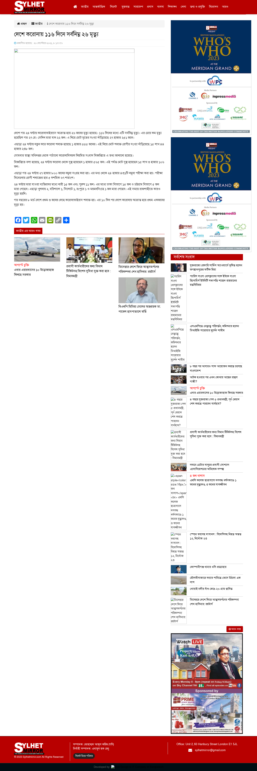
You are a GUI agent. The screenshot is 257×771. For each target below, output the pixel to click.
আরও (225, 7)
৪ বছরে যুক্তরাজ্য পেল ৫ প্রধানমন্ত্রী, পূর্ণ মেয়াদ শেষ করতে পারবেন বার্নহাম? (215, 401)
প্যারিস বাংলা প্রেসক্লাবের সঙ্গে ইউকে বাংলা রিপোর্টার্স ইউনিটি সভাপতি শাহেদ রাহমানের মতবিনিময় (213, 280)
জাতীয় (85, 7)
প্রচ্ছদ (23, 24)
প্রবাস (150, 7)
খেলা (183, 7)
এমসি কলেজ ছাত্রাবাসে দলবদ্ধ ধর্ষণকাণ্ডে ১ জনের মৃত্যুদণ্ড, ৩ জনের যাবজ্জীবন (213, 480)
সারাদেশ (138, 7)
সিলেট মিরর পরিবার (84, 756)
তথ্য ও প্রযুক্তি (197, 7)
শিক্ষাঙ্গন (172, 7)
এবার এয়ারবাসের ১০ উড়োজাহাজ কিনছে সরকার (34, 270)
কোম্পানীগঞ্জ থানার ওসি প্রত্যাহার (208, 567)
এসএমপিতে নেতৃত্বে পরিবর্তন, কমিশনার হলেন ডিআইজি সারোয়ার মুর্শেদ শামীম (214, 328)
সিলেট (113, 7)
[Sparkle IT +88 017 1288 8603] (137, 766)
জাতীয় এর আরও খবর (28, 231)
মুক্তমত (126, 7)
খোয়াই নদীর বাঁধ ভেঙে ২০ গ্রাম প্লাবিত (211, 589)
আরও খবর (236, 629)
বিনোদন (213, 7)
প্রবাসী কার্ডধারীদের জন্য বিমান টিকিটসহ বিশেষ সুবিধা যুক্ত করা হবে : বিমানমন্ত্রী (88, 271)
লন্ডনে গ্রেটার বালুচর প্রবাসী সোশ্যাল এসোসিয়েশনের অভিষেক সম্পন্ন (209, 467)
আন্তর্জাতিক (99, 7)
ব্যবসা (160, 7)
